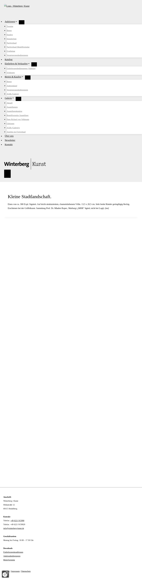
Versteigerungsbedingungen (17, 55)
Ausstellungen (12, 107)
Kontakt (9, 144)
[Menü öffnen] (7, 174)
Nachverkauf (12, 43)
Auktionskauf (12, 86)
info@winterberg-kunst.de (13, 528)
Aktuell (9, 103)
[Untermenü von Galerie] (18, 99)
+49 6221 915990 (17, 521)
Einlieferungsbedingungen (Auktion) (21, 68)
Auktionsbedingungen (11, 556)
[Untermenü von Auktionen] (21, 22)
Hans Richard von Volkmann (18, 119)
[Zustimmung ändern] (5, 574)
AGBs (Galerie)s (13, 128)
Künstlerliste (12, 39)
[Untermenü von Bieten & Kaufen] (28, 77)
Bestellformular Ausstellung (17, 115)
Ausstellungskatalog (14, 111)
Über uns (9, 136)
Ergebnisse (11, 51)
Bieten (9, 30)
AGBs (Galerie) (13, 94)
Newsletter (10, 140)
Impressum (15, 571)
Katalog (10, 35)
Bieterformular (9, 560)
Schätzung (11, 73)
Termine (10, 26)
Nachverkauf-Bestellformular (18, 47)
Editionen (10, 124)
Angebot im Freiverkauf (16, 132)
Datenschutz (26, 571)
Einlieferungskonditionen (13, 552)
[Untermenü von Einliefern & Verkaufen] (34, 64)
